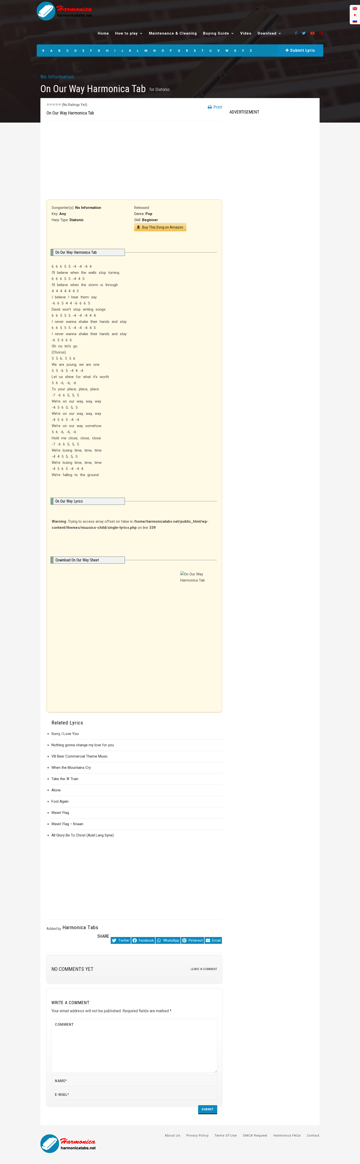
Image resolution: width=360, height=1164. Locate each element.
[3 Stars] (53, 104)
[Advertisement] (134, 160)
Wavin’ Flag (60, 812)
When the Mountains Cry (71, 767)
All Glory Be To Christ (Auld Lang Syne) (82, 835)
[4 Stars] (56, 104)
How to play (126, 33)
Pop (148, 214)
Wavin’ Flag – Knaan (67, 824)
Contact (313, 1135)
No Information (57, 77)
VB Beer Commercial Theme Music (79, 756)
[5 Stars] (59, 104)
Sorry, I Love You (65, 734)
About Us (172, 1135)
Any (62, 214)
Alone (56, 790)
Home (103, 33)
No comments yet (72, 969)
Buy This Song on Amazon (162, 227)
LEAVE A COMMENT (204, 969)
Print (217, 107)
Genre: (139, 214)
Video (246, 33)
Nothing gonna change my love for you (82, 745)
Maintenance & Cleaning (173, 33)
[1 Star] (48, 104)
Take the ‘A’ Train (64, 779)
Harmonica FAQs (287, 1135)
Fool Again (60, 801)
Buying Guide (216, 33)
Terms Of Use (226, 1135)
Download (267, 33)
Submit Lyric (302, 50)
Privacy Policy (197, 1135)
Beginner (150, 220)
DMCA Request (255, 1135)
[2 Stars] (50, 104)
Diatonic (163, 89)
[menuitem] (355, 8)
